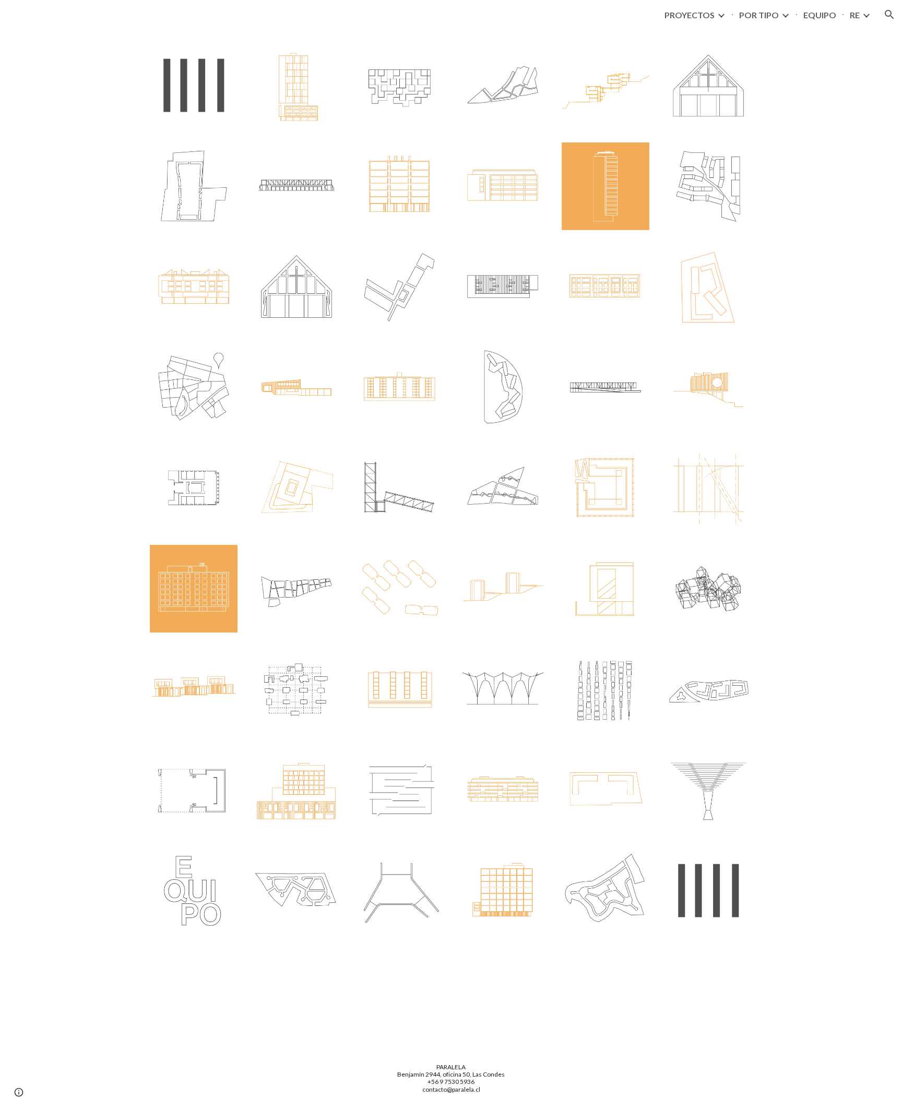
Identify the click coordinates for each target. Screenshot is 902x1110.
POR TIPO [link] (759, 15)
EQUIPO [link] (819, 15)
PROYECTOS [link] (689, 15)
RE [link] (855, 15)
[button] (889, 14)
